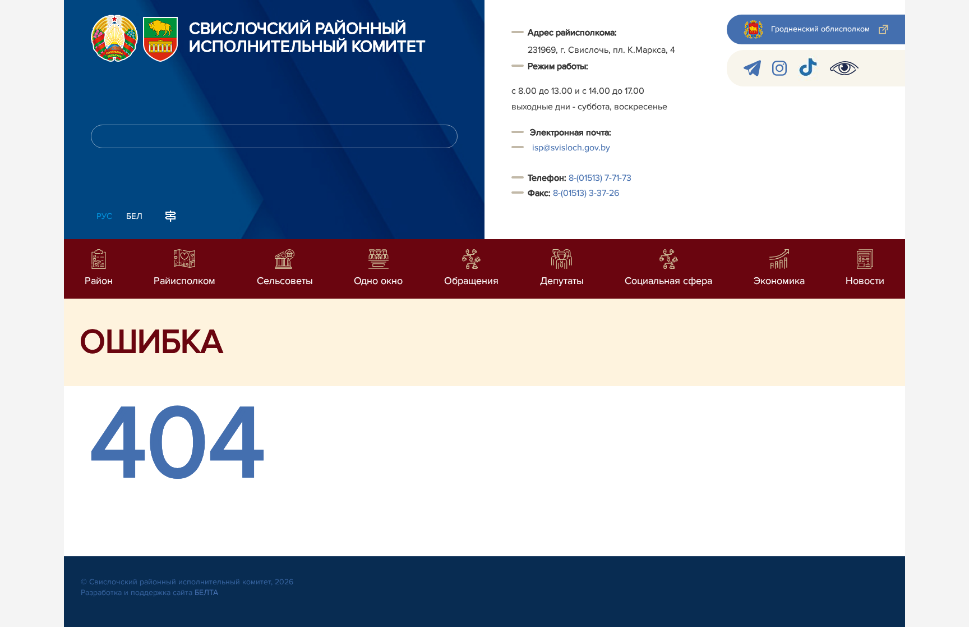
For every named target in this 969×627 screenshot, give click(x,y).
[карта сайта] (170, 215)
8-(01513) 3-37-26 (586, 193)
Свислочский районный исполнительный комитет (307, 38)
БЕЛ (134, 216)
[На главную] (114, 38)
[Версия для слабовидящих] (844, 68)
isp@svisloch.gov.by (571, 147)
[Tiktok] (808, 68)
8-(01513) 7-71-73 (600, 178)
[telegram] (752, 68)
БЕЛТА (206, 592)
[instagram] (779, 68)
